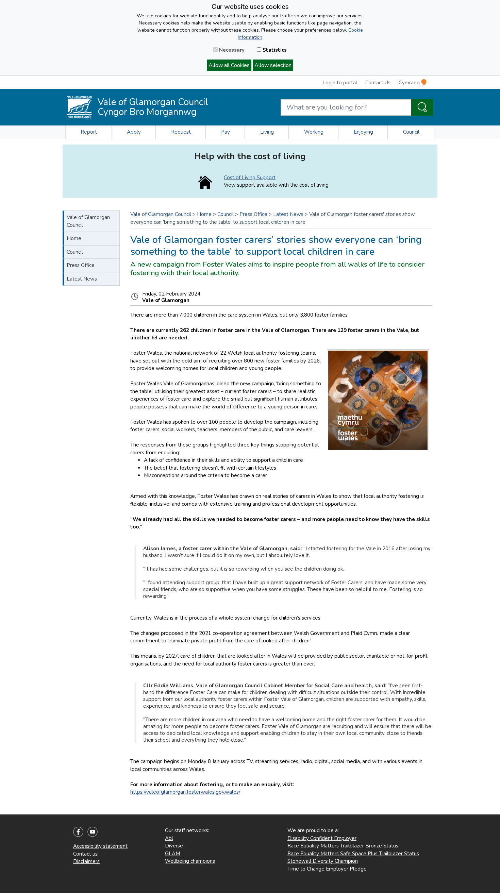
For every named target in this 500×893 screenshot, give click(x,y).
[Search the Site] (422, 107)
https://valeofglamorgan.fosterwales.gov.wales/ (185, 792)
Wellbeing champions (190, 861)
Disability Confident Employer (321, 838)
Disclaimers (86, 861)
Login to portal (339, 82)
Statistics (274, 50)
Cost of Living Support (250, 177)
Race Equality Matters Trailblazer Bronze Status (342, 845)
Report (89, 132)
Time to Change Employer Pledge (327, 868)
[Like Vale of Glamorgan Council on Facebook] (78, 831)
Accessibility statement (100, 846)
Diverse (174, 845)
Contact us (85, 853)
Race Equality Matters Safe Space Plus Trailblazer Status (353, 853)
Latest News (82, 278)
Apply (134, 132)
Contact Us (377, 82)
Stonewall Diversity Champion (322, 861)
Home (74, 238)
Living (267, 132)
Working (313, 132)
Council (411, 132)
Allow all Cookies (229, 65)
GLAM (172, 853)
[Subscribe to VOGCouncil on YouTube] (92, 831)
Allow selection (272, 65)
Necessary (231, 50)
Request (181, 132)
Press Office (81, 265)
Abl (169, 838)
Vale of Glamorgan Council (88, 221)
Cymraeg (410, 82)
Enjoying (363, 132)
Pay (225, 132)
